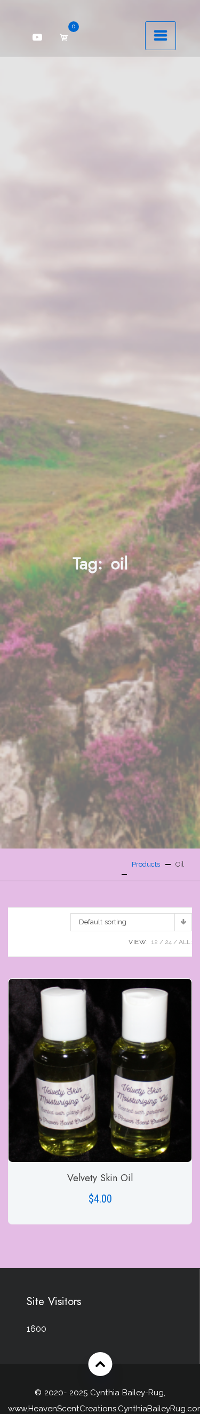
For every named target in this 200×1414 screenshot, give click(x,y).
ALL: (185, 942)
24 (168, 942)
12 (154, 942)
